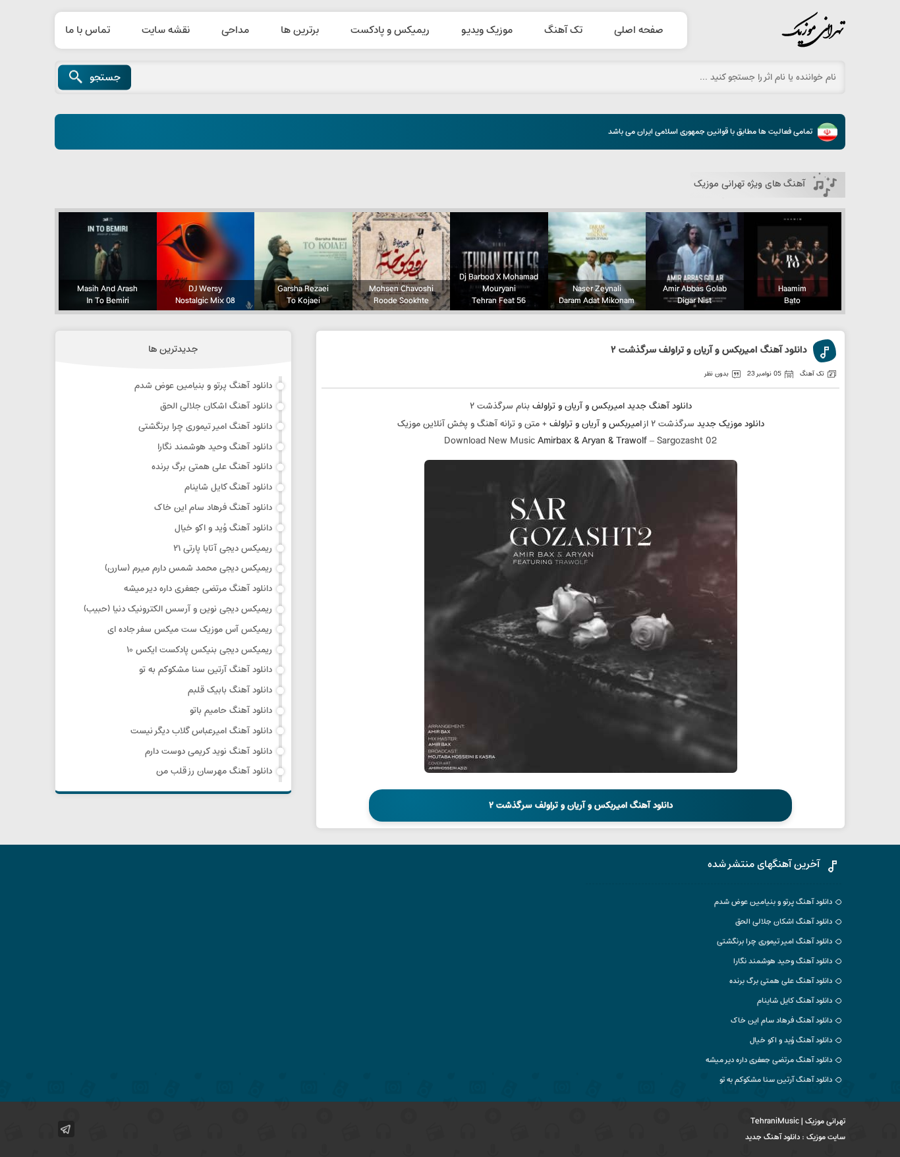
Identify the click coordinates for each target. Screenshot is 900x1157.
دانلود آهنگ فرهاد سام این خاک (213, 507)
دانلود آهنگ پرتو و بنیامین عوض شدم (203, 385)
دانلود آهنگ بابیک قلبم (230, 690)
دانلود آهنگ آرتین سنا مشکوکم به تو (205, 669)
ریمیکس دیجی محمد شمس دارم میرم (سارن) (188, 568)
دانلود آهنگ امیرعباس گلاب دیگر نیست (201, 731)
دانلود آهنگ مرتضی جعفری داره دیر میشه (198, 588)
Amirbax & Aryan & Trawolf (592, 441)
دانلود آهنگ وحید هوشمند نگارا (214, 447)
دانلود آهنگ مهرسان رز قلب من (214, 771)
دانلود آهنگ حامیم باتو (231, 710)
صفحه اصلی (638, 30)
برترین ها (300, 30)
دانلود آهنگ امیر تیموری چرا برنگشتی (205, 426)
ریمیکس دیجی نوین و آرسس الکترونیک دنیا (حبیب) (178, 609)
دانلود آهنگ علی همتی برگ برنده (212, 466)
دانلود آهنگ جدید (659, 406)
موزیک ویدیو (487, 30)
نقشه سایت (166, 30)
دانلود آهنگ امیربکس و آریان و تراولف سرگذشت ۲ (709, 350)
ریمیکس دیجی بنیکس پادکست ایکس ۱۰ (199, 650)
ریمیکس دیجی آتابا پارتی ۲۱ (222, 548)
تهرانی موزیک (782, 30)
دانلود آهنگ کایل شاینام (228, 487)
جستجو (105, 77)
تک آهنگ (563, 30)
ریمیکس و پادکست (390, 30)
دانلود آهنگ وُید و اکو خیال (223, 528)
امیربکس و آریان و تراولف (578, 406)
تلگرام (66, 1129)
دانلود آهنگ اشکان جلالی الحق (216, 406)
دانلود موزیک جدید (730, 424)
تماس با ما (87, 30)
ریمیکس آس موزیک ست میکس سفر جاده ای (189, 629)
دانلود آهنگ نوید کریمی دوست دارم (208, 751)
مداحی (235, 30)
